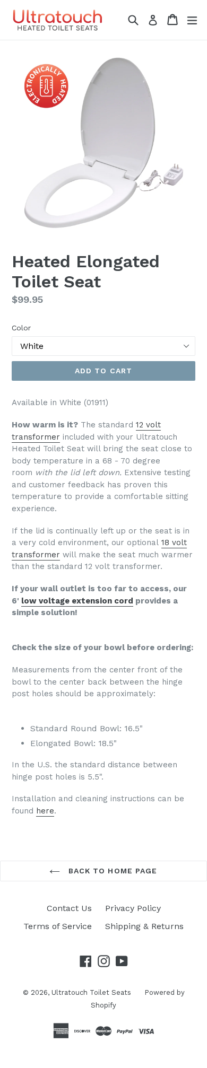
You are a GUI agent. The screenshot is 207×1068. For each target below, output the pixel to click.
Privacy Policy (133, 908)
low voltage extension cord (77, 601)
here (45, 811)
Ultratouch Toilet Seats (91, 992)
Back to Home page (111, 870)
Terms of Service (57, 926)
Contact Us (69, 908)
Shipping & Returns (144, 926)
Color (21, 327)
